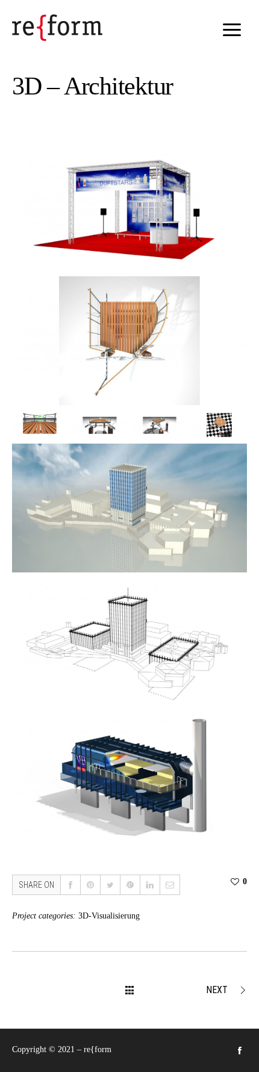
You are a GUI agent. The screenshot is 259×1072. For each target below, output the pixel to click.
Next (217, 990)
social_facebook (239, 1050)
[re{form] (57, 27)
